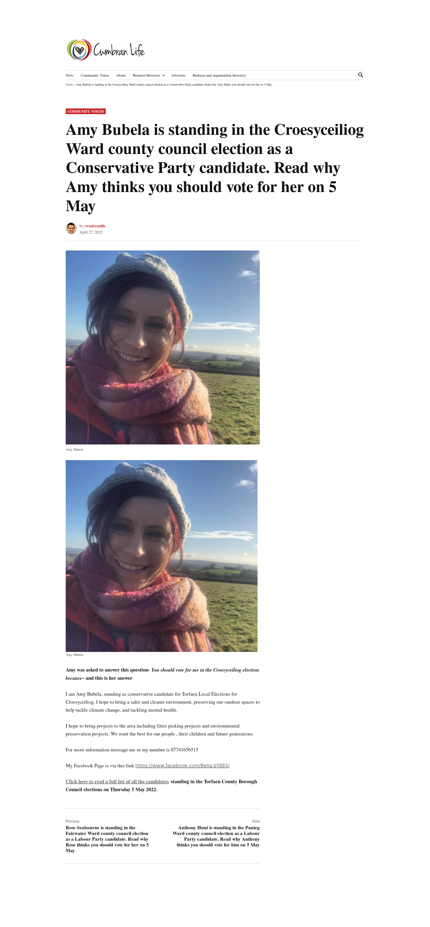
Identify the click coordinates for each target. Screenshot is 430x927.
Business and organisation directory (219, 75)
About (121, 75)
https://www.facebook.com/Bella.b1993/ (182, 766)
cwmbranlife (95, 226)
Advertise (178, 75)
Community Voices (95, 75)
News (69, 75)
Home (69, 84)
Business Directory (147, 75)
